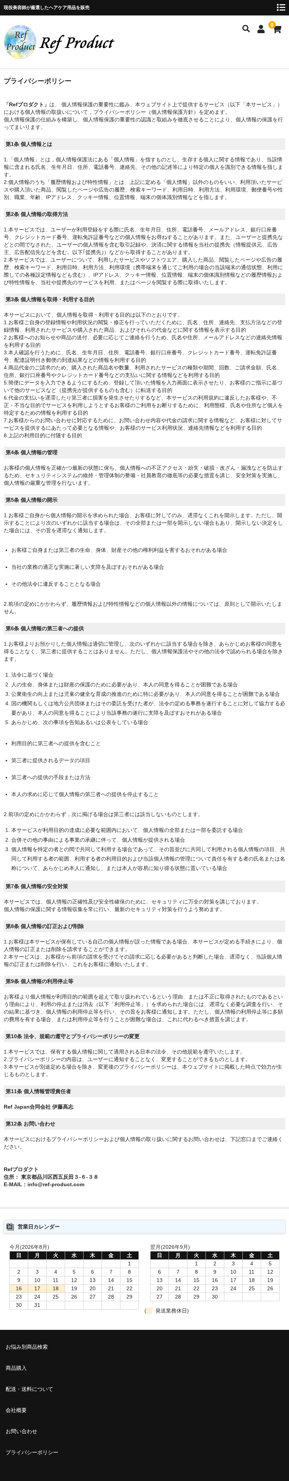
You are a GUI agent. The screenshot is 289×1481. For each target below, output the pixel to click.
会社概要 (16, 1410)
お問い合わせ (21, 1431)
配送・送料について (29, 1389)
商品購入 (16, 1368)
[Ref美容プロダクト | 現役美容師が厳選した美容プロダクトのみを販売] (60, 54)
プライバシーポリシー (32, 1452)
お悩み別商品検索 (27, 1347)
